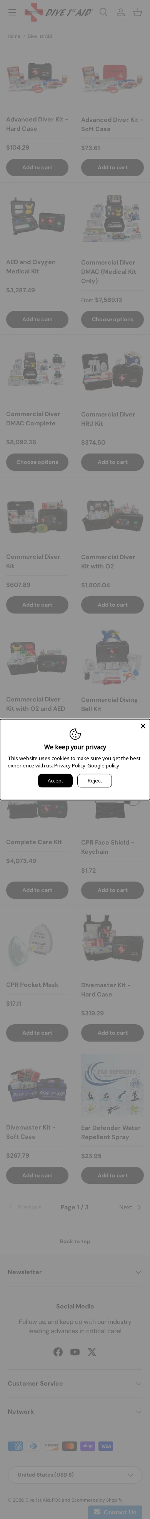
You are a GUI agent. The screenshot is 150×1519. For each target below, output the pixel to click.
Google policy (103, 765)
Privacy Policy (69, 765)
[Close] (143, 726)
